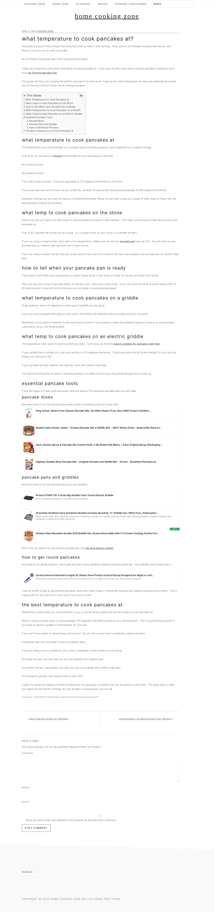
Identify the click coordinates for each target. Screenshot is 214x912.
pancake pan (127, 241)
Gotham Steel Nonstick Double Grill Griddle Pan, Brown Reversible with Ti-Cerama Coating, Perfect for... (97, 533)
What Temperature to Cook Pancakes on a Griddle (53, 110)
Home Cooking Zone (107, 16)
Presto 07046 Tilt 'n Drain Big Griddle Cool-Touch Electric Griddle (75, 495)
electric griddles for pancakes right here (137, 343)
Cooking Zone (45, 31)
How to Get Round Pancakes (44, 127)
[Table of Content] (81, 95)
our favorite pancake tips (42, 72)
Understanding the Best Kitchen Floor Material (145, 718)
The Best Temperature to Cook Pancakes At (50, 130)
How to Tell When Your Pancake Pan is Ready (50, 106)
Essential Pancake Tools (39, 117)
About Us (27, 871)
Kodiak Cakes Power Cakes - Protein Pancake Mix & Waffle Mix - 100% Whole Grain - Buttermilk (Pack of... (99, 427)
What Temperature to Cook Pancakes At (47, 99)
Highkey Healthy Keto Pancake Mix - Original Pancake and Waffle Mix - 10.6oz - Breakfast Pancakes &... (97, 461)
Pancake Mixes (36, 121)
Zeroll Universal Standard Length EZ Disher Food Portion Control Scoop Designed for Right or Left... (95, 575)
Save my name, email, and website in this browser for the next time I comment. (71, 820)
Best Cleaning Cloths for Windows (48, 718)
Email (26, 801)
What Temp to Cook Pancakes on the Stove (49, 103)
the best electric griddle (99, 548)
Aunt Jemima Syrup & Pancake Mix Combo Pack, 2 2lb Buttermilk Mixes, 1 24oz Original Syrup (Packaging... (99, 444)
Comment (27, 753)
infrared (57, 155)
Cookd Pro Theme (106, 898)
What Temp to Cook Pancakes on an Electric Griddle (54, 113)
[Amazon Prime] (40, 415)
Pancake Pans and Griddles (43, 124)
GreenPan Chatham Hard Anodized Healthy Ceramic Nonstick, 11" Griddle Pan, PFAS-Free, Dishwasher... (97, 512)
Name (26, 787)
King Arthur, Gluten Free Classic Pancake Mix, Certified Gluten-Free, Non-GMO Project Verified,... (94, 410)
